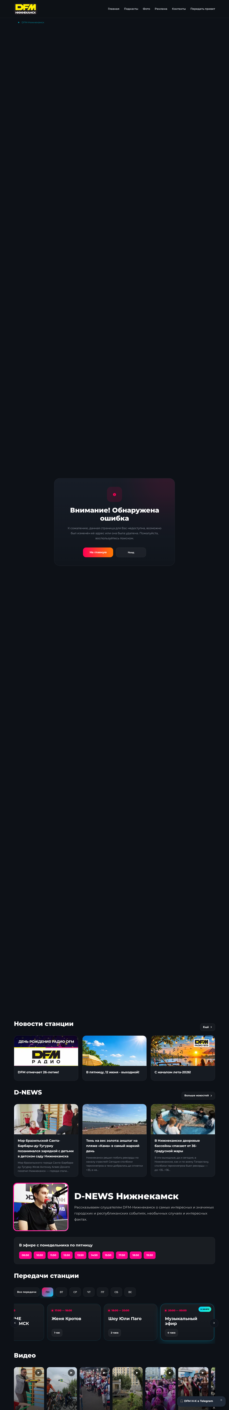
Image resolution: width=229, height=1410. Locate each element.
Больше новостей (196, 1095)
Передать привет (202, 8)
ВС (130, 1292)
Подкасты (131, 8)
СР (75, 1292)
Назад (131, 552)
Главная (113, 8)
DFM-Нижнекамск (33, 22)
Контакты (179, 8)
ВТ (61, 1292)
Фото (146, 8)
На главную (98, 552)
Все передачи (26, 1292)
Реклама (161, 8)
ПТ (102, 1292)
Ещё (206, 1027)
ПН (47, 1292)
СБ (116, 1292)
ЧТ (89, 1292)
